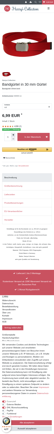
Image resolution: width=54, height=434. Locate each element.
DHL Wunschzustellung (17, 407)
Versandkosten (23, 166)
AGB (4, 322)
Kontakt (5, 315)
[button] (27, 150)
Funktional (11, 413)
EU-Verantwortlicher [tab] (13, 211)
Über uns (6, 312)
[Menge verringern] (13, 139)
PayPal (10, 410)
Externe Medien (14, 404)
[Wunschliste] (40, 2)
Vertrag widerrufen (12, 327)
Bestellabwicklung (10, 306)
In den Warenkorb (32, 137)
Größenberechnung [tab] (13, 186)
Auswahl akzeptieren (27, 428)
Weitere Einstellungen (12, 416)
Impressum (7, 318)
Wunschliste (10, 158)
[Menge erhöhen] (13, 135)
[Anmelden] (26, 2)
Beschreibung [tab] (10, 177)
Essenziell (11, 401)
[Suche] (35, 2)
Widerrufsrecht (9, 300)
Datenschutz (8, 303)
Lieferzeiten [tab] (9, 194)
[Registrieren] (31, 2)
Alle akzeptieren (27, 422)
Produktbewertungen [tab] (13, 203)
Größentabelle (8, 335)
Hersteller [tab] (8, 220)
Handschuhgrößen (10, 338)
